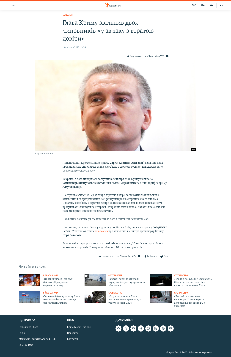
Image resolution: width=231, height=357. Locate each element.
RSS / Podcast (26, 345)
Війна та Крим (50, 275)
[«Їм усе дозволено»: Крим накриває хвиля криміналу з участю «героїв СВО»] (95, 297)
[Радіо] (221, 5)
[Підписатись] (171, 328)
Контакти (72, 339)
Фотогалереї (115, 275)
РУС (194, 5)
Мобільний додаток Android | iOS (37, 339)
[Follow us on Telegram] (141, 328)
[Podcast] (163, 328)
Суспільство (181, 275)
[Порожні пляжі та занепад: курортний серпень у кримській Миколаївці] (95, 280)
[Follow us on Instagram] (148, 328)
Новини (68, 15)
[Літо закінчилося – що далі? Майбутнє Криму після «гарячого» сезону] (29, 280)
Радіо (22, 333)
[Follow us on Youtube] (133, 328)
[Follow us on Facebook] (118, 328)
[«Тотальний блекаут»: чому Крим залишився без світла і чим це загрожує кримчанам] (29, 297)
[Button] (134, 56)
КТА (203, 5)
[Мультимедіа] (212, 5)
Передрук (72, 333)
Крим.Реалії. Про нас (79, 327)
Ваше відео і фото (28, 327)
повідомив (101, 231)
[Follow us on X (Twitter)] (126, 328)
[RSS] (156, 328)
